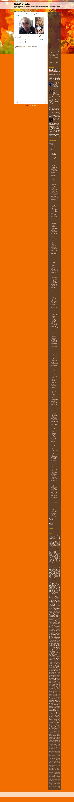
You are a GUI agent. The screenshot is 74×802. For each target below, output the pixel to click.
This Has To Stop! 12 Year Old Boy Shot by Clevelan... (54, 167)
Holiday (58, 679)
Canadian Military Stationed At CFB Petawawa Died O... (54, 176)
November (52, 157)
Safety (59, 735)
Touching (50, 566)
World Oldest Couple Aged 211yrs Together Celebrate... (54, 514)
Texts (55, 785)
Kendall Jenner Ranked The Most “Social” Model (54, 396)
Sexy (51, 707)
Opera (53, 775)
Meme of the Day (51, 696)
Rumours (54, 622)
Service (51, 782)
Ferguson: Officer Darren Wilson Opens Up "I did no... (54, 262)
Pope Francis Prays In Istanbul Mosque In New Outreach (54, 475)
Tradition (53, 786)
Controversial (55, 541)
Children (55, 657)
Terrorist (55, 660)
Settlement (54, 782)
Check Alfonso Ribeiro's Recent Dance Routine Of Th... (54, 374)
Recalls (59, 780)
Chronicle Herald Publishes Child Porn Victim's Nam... (54, 211)
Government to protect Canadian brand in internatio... (54, 170)
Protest (59, 605)
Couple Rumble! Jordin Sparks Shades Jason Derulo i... (54, 267)
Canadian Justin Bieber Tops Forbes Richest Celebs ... (54, 270)
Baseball (50, 678)
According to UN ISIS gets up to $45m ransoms (54, 490)
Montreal (50, 616)
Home (31, 102)
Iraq (49, 704)
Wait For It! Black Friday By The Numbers (53, 297)
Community (50, 724)
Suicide (54, 667)
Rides (54, 735)
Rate (56, 780)
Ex (49, 693)
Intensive (51, 769)
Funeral (58, 712)
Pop (54, 655)
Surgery (23, 47)
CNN (59, 701)
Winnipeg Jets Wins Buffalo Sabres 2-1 (54, 496)
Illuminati (59, 768)
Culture (55, 745)
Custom (58, 725)
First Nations (53, 693)
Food (58, 673)
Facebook (51, 673)
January (52, 144)
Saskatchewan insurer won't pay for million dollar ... (54, 228)
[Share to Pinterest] (36, 46)
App (54, 710)
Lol (57, 569)
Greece (55, 695)
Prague (53, 778)
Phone (51, 706)
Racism (50, 734)
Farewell (54, 584)
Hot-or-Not (50, 615)
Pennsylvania (52, 776)
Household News (51, 624)
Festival (57, 654)
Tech (52, 557)
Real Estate (51, 656)
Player (58, 675)
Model (54, 646)
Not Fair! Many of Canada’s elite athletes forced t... (54, 288)
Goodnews (56, 594)
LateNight (50, 612)
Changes (57, 661)
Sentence (50, 660)
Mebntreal (58, 772)
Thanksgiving (52, 738)
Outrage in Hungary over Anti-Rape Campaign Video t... (54, 382)
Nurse (59, 705)
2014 (51, 143)
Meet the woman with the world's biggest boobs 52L (56, 70)
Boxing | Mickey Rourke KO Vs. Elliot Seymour (54, 422)
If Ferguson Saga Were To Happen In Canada (54, 316)
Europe (50, 554)
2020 (51, 524)
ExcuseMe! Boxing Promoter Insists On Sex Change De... (54, 200)
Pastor (58, 732)
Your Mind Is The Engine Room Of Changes (53, 509)
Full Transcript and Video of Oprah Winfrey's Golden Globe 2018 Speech (56, 83)
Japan (56, 704)
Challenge (57, 743)
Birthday (50, 672)
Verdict (50, 588)
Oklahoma (50, 775)
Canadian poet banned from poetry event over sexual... (54, 366)
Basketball (52, 620)
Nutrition (54, 647)
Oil (49, 648)
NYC (57, 659)
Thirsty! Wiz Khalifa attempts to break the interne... (54, 330)
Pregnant (57, 665)
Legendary (55, 751)
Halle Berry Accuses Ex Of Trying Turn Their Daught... (54, 280)
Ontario (56, 593)
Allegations (50, 611)
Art (53, 625)
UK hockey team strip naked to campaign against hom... (54, 203)
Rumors (52, 633)
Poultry (50, 778)
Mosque (55, 773)
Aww (50, 639)
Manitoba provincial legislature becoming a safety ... (54, 197)
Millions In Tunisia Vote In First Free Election (54, 450)
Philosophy (55, 717)
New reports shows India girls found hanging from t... (53, 352)
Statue (56, 784)
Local (58, 751)
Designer (58, 745)
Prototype (59, 779)
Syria (50, 682)
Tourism (50, 617)
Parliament (56, 716)
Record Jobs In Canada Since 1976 (54, 51)
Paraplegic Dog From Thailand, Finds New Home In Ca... (54, 187)
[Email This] (32, 46)
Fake (50, 712)
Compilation (56, 614)
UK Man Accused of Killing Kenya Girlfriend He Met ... (54, 405)
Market (56, 639)
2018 (51, 522)
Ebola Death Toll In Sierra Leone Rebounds (53, 439)
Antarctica (50, 759)
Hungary (56, 768)
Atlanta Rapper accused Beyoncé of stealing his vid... (54, 231)
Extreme (59, 638)
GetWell (59, 694)
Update (58, 535)
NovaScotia (55, 705)
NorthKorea (50, 705)
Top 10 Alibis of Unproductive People (56, 127)
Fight (52, 685)
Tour (51, 690)
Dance (53, 726)
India (50, 659)
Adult (50, 710)
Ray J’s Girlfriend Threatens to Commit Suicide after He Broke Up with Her (54, 113)
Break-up (57, 678)
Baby (50, 636)
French (55, 727)
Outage (56, 775)
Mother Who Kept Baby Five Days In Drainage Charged (54, 455)
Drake (50, 658)
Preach (55, 778)
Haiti (58, 728)
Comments (56, 588)
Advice (54, 758)
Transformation (57, 738)
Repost (50, 599)
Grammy (51, 686)
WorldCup (51, 580)
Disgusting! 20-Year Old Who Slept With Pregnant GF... (54, 445)
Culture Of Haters (53, 259)
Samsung (54, 718)
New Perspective (52, 688)
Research (50, 596)
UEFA (52, 787)
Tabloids (56, 587)
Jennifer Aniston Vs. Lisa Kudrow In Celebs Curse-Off (54, 305)
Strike (58, 784)
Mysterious (54, 640)
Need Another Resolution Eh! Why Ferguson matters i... (54, 277)
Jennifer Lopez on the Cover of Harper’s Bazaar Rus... (54, 264)
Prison (53, 666)
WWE (54, 690)
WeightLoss (56, 757)
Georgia (50, 728)
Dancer (56, 764)
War (58, 660)
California (50, 723)
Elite (58, 765)
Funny (52, 550)
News (59, 546)
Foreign (50, 694)
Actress (50, 618)
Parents (54, 732)
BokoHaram (54, 672)
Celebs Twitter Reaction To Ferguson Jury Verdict (54, 243)
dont (58, 757)
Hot (53, 768)
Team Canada (54, 682)
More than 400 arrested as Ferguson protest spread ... (54, 503)
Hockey (50, 603)
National (59, 696)
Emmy (56, 766)
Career (53, 600)
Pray (53, 648)
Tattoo (57, 719)
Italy (49, 687)
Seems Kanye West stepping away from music (54, 411)
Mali (58, 752)
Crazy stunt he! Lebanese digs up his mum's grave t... (54, 165)
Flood (52, 748)
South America (56, 630)
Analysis (59, 645)
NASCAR (58, 773)
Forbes (58, 693)
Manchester (57, 771)
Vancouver (56, 610)
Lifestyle (50, 558)
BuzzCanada (22, 4)
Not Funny (20, 47)
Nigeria (58, 688)
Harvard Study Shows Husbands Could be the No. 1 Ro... (54, 428)
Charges (59, 649)
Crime (58, 623)
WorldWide (56, 578)
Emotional (57, 726)
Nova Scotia (52, 697)
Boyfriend (53, 701)
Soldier (50, 784)
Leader (53, 687)
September (52, 154)
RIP (59, 549)
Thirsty (50, 631)
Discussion (55, 632)
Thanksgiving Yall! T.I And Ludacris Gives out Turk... (54, 357)
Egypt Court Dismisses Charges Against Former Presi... (54, 458)
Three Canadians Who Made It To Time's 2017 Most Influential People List (56, 119)
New (57, 544)
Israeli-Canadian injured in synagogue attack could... (54, 294)
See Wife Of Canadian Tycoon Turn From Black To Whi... (54, 414)
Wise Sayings (58, 619)
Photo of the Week (52, 597)
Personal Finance (52, 621)
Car (49, 643)
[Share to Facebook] (35, 46)
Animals (56, 570)
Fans (59, 669)
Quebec (57, 604)
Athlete (54, 574)
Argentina (58, 759)
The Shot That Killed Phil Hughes (54, 319)
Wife (54, 653)
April (52, 148)
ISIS (54, 615)
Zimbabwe (53, 740)
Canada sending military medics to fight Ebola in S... (54, 472)
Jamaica (51, 750)
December (52, 516)
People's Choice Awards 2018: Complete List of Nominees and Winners (53, 63)
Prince (50, 666)
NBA (59, 584)
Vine (54, 720)
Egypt (51, 669)
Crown (53, 745)
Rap (54, 734)
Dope (54, 602)
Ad (56, 700)
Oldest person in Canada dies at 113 (54, 500)
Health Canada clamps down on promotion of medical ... (54, 338)
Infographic (52, 629)
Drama (58, 662)
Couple (56, 613)
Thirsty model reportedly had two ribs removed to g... (54, 173)
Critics (54, 725)
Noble (59, 715)
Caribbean (50, 743)
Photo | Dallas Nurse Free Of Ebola (54, 488)
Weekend (52, 757)
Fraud (51, 607)
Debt (50, 702)
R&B (52, 780)
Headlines (51, 544)
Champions (54, 649)
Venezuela (58, 787)
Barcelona (58, 741)
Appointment (54, 759)
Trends (59, 656)
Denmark (50, 765)
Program (58, 689)
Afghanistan (50, 721)
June (52, 150)
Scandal (58, 545)
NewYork (57, 670)
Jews (57, 769)
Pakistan (54, 675)
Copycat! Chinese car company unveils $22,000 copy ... (54, 254)
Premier (58, 778)
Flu (52, 727)
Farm (55, 747)
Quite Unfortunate (54, 572)
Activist (55, 741)
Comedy (50, 679)
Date (58, 764)
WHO (49, 757)
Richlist (58, 698)
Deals (57, 591)
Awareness (51, 551)
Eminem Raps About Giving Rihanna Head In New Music (54, 436)
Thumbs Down (51, 652)
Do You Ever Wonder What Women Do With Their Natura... (54, 251)
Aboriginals (56, 691)
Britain (56, 722)
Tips (52, 565)
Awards (50, 560)
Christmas (58, 633)
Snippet (58, 783)
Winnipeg (51, 593)
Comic (53, 628)
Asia (56, 559)
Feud (49, 748)
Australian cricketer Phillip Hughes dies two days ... (54, 311)
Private (53, 733)
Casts (55, 762)
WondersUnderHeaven (57, 637)
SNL (56, 735)
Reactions (50, 676)
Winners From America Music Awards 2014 (54, 189)
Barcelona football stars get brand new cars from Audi (54, 431)
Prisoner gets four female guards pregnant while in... (54, 336)
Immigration (51, 605)
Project (59, 706)
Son (54, 651)
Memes (55, 605)
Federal (54, 642)
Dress (56, 702)
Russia (50, 651)
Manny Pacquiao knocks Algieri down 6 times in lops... (54, 248)
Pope (54, 689)
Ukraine (51, 709)
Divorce (50, 654)
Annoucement (57, 692)
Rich (55, 755)
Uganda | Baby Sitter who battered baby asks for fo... (54, 419)
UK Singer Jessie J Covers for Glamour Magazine (54, 371)
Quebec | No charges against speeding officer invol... (54, 433)
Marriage (56, 553)
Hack (55, 686)
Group (58, 713)
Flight (50, 727)
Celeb (55, 638)
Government (53, 549)
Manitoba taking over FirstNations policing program (54, 493)
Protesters (55, 779)
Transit (58, 786)
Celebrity (59, 672)
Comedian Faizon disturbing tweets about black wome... (54, 208)
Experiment (50, 747)
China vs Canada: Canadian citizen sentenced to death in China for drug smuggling (54, 60)
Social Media (57, 560)
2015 (51, 518)
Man (55, 643)
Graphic (54, 703)
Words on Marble (53, 598)
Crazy (57, 580)
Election (57, 596)
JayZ (55, 769)
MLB (52, 752)
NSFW (56, 696)
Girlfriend (55, 663)
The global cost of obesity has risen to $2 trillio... (54, 442)
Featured (56, 554)
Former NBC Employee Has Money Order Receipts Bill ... (54, 237)
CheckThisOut (51, 589)
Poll (53, 706)
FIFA (49, 685)
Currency (54, 764)
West (58, 690)
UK (52, 552)
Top (49, 600)
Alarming (56, 558)
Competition (52, 634)
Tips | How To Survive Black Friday (54, 394)
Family (50, 555)
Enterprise (55, 669)
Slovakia (55, 783)
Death (55, 626)
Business (50, 626)
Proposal (50, 698)
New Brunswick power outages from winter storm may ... (54, 498)
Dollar (53, 702)
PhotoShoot (51, 627)
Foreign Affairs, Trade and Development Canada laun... (54, 467)
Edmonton (50, 663)
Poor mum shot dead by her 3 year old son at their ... (54, 308)
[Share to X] (34, 46)
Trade (58, 682)
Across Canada (52, 545)
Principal (50, 779)
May (52, 149)
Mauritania (55, 772)
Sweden (50, 785)
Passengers (50, 717)
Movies (56, 608)
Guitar (56, 728)
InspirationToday (52, 586)
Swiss (53, 785)
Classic (58, 762)
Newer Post (17, 102)
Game (58, 658)
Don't (50, 556)
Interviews (51, 581)
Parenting (50, 689)
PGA (58, 731)
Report (57, 650)
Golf (54, 679)
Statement (53, 784)
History (52, 610)
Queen (50, 755)
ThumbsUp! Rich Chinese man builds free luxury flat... (54, 402)
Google (51, 695)
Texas (59, 737)
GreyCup (55, 713)
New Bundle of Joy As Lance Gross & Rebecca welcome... (54, 184)
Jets (53, 750)
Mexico (56, 687)
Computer (55, 744)
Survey (50, 719)
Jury (59, 663)
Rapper (52, 613)
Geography (50, 713)
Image (53, 729)
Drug (59, 702)
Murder (50, 647)
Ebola (58, 602)
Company (50, 662)
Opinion (58, 589)
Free (57, 748)
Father (54, 654)
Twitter (50, 628)
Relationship (55, 641)
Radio (54, 780)
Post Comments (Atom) (32, 105)
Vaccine (51, 720)
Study (50, 667)
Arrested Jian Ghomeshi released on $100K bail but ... (54, 314)
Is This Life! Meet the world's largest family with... (54, 448)
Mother (50, 637)
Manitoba (54, 623)
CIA (50, 762)
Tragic (50, 570)
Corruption (50, 764)
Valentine (50, 700)
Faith (57, 567)
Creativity (57, 634)
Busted (54, 568)
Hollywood (51, 582)
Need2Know (52, 650)
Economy (56, 575)
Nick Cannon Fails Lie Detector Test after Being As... (54, 461)
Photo (50, 542)
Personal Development (56, 612)
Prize (55, 733)
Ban (52, 639)
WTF (50, 594)
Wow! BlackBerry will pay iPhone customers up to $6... (54, 481)
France (54, 748)
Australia (57, 648)
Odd (58, 647)
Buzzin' (54, 583)
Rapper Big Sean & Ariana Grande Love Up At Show (54, 179)
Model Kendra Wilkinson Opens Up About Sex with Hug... (54, 388)
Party (50, 665)
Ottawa (52, 585)
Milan (49, 773)
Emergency (50, 766)
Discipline (53, 765)
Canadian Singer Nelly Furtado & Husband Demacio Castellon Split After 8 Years (54, 100)
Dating (59, 568)
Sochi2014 (57, 707)
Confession (58, 724)
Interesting (51, 563)
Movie (58, 646)
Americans (57, 758)
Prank (50, 733)
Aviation (52, 614)
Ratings (53, 755)
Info (58, 626)
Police (52, 591)
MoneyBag (58, 571)
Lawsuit (59, 607)
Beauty (59, 586)
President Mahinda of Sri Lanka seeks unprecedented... (54, 291)
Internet (57, 636)
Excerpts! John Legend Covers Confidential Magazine (54, 464)
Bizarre (57, 611)
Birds (50, 701)
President (57, 629)
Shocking (57, 681)
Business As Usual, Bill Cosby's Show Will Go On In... (54, 355)
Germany (59, 685)
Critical (51, 725)
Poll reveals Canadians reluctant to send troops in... (54, 344)
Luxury (50, 752)
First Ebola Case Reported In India (54, 181)
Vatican (55, 787)
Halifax (58, 686)
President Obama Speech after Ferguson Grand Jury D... (54, 257)
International (51, 573)
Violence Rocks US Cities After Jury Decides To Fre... (54, 214)
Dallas (50, 726)
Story (57, 651)
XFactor (50, 740)
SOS (56, 562)
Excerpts (54, 658)
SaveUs (56, 581)
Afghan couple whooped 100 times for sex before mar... (54, 191)
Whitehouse (50, 691)
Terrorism (58, 551)
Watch (55, 709)
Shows (54, 707)
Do (58, 657)
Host (58, 695)
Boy (53, 722)
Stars (54, 737)
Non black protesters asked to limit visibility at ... (54, 302)
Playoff (55, 754)
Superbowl (58, 667)
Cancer (50, 649)
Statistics (58, 597)
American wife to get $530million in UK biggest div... (54, 379)
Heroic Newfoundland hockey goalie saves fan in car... (54, 217)
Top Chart (53, 546)
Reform (58, 734)
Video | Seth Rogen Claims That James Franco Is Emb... (54, 385)
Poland (58, 754)
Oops (58, 601)
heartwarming (58, 740)
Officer (52, 644)
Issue (57, 642)
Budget (57, 701)
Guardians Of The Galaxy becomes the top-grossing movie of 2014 (55, 77)
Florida (55, 673)
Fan (53, 747)
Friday (59, 748)
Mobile (59, 687)
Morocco (52, 773)
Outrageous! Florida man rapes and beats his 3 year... (54, 399)
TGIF (56, 737)
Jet (58, 704)
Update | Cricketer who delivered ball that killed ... (54, 285)
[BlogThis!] (33, 46)
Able (54, 609)
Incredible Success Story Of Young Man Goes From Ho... (54, 478)
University (57, 652)
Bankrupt (54, 761)
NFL (59, 608)
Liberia (50, 715)
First (56, 628)
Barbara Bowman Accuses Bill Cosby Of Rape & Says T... (54, 206)
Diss (17, 47)
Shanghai (58, 782)
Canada (51, 535)
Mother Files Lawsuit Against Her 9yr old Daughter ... (54, 453)
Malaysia (56, 752)
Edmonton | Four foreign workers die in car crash (54, 240)
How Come (54, 561)
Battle (52, 590)
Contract (58, 744)
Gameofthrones (55, 694)
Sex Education (52, 681)
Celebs (54, 536)
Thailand (58, 785)
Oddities (54, 556)
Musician (54, 659)
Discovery (52, 567)
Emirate (54, 766)
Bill (58, 700)
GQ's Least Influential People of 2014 (54, 368)
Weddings (50, 653)
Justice (50, 655)
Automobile (57, 625)
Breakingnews (51, 619)
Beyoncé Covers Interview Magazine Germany (54, 220)
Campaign (53, 569)
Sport (50, 540)
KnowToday (58, 729)
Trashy (55, 645)
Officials (55, 731)
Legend (50, 576)
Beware (57, 620)
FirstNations (54, 712)
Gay (57, 585)
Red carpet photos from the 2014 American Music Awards (54, 194)
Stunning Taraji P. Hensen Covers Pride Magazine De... (54, 470)
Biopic (51, 722)
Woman (57, 627)
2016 (51, 519)
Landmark (57, 624)
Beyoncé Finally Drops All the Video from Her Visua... (54, 324)
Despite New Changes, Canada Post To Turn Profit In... (54, 333)
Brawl (55, 684)
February (52, 145)
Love (52, 578)
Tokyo (50, 786)
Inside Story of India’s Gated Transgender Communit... (54, 377)
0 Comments (29, 46)
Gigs (52, 643)
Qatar (50, 780)
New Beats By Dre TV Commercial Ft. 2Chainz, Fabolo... (54, 416)
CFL (58, 722)
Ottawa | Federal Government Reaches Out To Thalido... (53, 485)
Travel (58, 699)
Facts (51, 703)
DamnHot (58, 653)
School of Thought (56, 599)
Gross (53, 728)
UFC (59, 719)
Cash (53, 762)
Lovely (56, 592)
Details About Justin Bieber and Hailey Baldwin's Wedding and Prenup (54, 107)
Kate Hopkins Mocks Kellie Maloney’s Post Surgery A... (54, 226)
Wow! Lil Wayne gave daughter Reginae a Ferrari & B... (54, 511)
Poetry (55, 644)
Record (52, 587)
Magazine (52, 608)
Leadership (51, 751)
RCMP (57, 655)
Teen (55, 656)
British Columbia (55, 603)
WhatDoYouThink (55, 617)
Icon (59, 628)
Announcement (57, 566)
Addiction (50, 758)
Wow (57, 557)
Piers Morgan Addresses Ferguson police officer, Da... (54, 363)
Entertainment (54, 547)
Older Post (45, 102)
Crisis (54, 538)
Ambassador (51, 692)
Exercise (59, 766)
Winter (58, 720)
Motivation (58, 563)
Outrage (52, 716)
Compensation (51, 744)
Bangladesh (50, 761)
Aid (52, 710)
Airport (55, 721)
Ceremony (54, 723)
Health (58, 540)
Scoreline (57, 666)
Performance (57, 776)
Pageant (57, 697)
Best (59, 710)
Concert (55, 724)
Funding (55, 685)
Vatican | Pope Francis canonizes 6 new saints (54, 299)
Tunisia (50, 787)
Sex (59, 556)
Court (50, 568)
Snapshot (51, 543)
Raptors (54, 698)
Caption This (51, 571)
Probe (58, 733)
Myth (56, 715)
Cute (54, 662)
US (59, 537)
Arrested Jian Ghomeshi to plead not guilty (54, 360)
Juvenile (50, 592)
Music (57, 550)
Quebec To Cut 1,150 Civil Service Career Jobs (54, 282)
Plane (53, 665)
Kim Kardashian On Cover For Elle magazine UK (53, 245)
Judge (56, 750)
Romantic (58, 755)
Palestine (50, 732)
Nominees (50, 675)
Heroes (50, 646)
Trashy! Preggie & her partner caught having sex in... (54, 159)
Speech (58, 718)
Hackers (58, 703)
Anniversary (58, 721)
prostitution (51, 741)
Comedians (58, 609)
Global (56, 565)
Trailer (55, 786)
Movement (51, 730)
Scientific (57, 676)
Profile (53, 779)
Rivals (51, 609)
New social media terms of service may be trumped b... (54, 327)
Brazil (58, 684)
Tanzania (53, 719)
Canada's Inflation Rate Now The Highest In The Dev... (54, 234)
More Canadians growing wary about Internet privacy (54, 223)
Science (50, 630)
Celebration (58, 590)
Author (57, 710)
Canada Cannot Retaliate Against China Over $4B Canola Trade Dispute (54, 55)
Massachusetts (51, 772)
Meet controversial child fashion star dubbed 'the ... (54, 392)
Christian (59, 723)
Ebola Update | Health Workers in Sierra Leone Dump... (54, 341)
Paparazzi (59, 775)
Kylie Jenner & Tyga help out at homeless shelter (54, 347)
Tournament (56, 631)
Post (56, 706)
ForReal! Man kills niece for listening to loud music (54, 321)
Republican (50, 735)
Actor (51, 638)
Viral (53, 700)
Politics (52, 577)
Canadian (51, 537)
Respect (50, 718)
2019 (51, 523)
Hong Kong (50, 768)
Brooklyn (59, 761)
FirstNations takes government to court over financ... (54, 506)
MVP (49, 771)
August (52, 153)
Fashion (56, 555)
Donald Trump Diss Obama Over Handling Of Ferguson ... (53, 273)
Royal (54, 676)
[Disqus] (31, 62)
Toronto (50, 559)
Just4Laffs (59, 750)
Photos (54, 616)
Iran (53, 769)
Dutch (56, 765)
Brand (54, 678)
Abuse (58, 709)
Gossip (55, 607)
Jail (55, 729)
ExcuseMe (58, 577)
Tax (54, 699)
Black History (51, 684)
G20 (58, 727)
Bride (56, 761)
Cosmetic (50, 745)
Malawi (53, 771)
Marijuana (53, 715)
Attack (56, 618)
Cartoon (50, 632)
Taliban (51, 699)
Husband (52, 670)
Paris (59, 632)
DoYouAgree (51, 604)
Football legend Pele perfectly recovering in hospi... (54, 425)
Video (56, 542)
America (50, 625)
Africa (57, 543)
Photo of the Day (51, 754)
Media (58, 615)
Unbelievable (57, 576)
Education (50, 602)
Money (59, 643)
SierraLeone (50, 783)
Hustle (50, 729)
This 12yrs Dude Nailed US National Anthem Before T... (54, 408)
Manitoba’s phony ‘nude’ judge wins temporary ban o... (54, 162)
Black (53, 636)
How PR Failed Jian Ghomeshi (54, 349)
